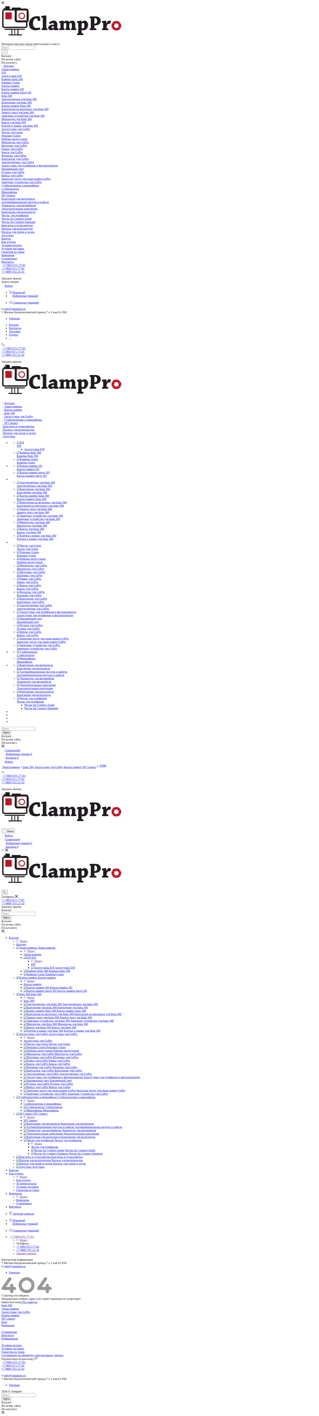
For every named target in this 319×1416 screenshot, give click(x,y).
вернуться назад (11, 1302)
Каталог (21, 944)
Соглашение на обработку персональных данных (32, 1355)
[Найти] (4, 52)
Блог (4, 1322)
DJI (33, 964)
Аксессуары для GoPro (38, 1040)
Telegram (14, 318)
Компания (22, 1200)
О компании (9, 1332)
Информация (9, 1338)
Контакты (7, 1335)
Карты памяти (33, 984)
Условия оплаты (11, 1345)
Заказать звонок (26, 1253)
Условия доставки (12, 1348)
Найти (6, 732)
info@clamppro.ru (15, 308)
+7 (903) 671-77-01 (13, 265)
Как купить (23, 1180)
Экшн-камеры (32, 954)
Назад (23, 941)
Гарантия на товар (13, 1351)
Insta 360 (29, 1000)
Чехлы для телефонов (44, 1147)
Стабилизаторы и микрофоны (42, 1103)
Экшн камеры (10, 1308)
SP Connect (30, 1120)
